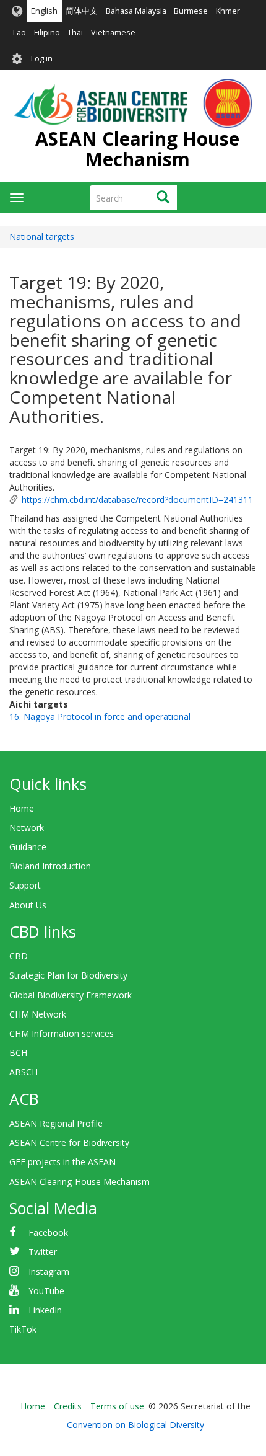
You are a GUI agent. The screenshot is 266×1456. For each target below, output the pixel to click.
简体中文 (82, 11)
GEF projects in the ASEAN (62, 1162)
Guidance (27, 847)
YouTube (46, 1291)
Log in (42, 58)
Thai (75, 32)
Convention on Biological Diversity (135, 1425)
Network (26, 827)
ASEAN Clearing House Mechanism (137, 149)
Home (21, 808)
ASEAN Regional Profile (56, 1123)
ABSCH (23, 1072)
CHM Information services (61, 1033)
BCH (18, 1053)
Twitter (42, 1252)
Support (25, 885)
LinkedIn (45, 1310)
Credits (68, 1406)
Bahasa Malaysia (136, 11)
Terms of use (117, 1406)
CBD (18, 956)
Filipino (47, 32)
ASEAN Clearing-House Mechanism (79, 1181)
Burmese (191, 11)
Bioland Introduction (50, 866)
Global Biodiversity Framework (70, 995)
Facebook (48, 1232)
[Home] (133, 103)
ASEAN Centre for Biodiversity (69, 1142)
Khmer (228, 11)
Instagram (48, 1271)
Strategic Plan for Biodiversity (68, 975)
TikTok (22, 1329)
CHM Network (37, 1014)
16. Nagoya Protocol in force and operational (100, 716)
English (44, 11)
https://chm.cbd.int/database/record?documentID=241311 (137, 499)
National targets (41, 236)
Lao (19, 32)
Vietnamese (113, 32)
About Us (27, 905)
